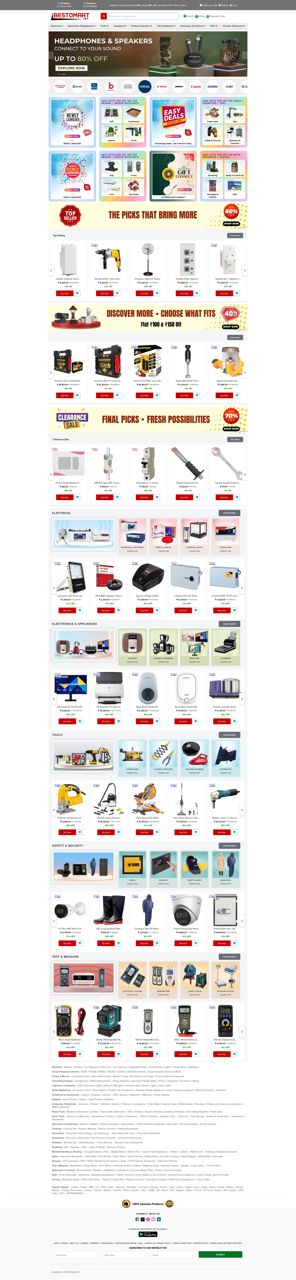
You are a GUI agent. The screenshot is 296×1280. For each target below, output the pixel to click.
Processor (200, 1103)
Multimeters (76, 1165)
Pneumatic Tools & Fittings (79, 1133)
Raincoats (218, 1156)
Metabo (55, 1190)
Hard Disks (154, 1103)
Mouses (123, 1094)
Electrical (56, 26)
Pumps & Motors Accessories (170, 1076)
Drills (129, 1111)
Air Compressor (102, 1133)
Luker (196, 1187)
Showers (75, 1147)
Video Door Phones (167, 1160)
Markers (98, 1170)
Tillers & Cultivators (109, 1123)
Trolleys (174, 1151)
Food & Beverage (68, 1174)
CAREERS (84, 1243)
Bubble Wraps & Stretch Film (125, 1151)
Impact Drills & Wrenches (112, 1111)
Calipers (137, 1165)
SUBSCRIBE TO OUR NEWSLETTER (148, 1247)
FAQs (140, 1243)
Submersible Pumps (101, 1076)
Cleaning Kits (69, 1128)
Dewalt (221, 1187)
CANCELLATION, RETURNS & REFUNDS (226, 1243)
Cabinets (106, 1094)
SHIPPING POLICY (200, 1243)
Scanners (83, 1103)
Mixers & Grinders (205, 1090)
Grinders (138, 1111)
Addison (107, 1190)
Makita (230, 1187)
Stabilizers (194, 1066)
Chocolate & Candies (156, 1179)
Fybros (180, 1187)
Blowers (94, 1123)
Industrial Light (132, 1085)
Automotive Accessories (130, 1137)
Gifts (212, 26)
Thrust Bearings (105, 1142)
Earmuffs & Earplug (169, 1156)
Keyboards (135, 1094)
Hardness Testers (122, 1165)
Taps (66, 1147)
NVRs (90, 1160)
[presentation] (51, 55)
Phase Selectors (121, 1080)
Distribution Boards (136, 1071)
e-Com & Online (158, 1174)
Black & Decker (131, 1190)
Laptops (85, 1094)
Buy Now (65, 293)
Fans (87, 1090)
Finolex (163, 1187)
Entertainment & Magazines (181, 1174)
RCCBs (92, 1071)
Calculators (122, 1170)
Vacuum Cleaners (106, 1128)
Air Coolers (77, 1090)
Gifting (120, 1174)
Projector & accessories (134, 1103)
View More (235, 235)
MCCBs (111, 1071)
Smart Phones (70, 1099)
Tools (104, 26)
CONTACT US (149, 1243)
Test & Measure (165, 26)
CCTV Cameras (70, 1160)
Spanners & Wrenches (78, 1116)
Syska (188, 1187)
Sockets (78, 1066)
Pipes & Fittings (97, 1147)
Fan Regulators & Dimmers (97, 1066)
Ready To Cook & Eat (113, 1179)
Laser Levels (197, 1165)
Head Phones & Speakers (101, 1099)
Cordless (94, 1111)
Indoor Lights (164, 1085)
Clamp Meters (90, 1165)
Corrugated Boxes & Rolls (96, 1151)
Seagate (180, 1190)
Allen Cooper (229, 1190)
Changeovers (81, 1080)
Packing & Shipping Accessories (221, 1151)
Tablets (82, 1099)
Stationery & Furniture (191, 26)
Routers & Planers (153, 1111)
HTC (61, 1193)
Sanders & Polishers (174, 1111)
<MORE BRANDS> (75, 1193)
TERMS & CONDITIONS (182, 1243)
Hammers (183, 1116)
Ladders (184, 1151)
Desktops (95, 1094)
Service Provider (221, 1174)
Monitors (105, 1103)
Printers (94, 1103)
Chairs (159, 1170)
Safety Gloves (151, 1156)
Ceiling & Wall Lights (113, 1085)
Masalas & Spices (71, 1179)
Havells (74, 1187)
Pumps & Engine (208, 1123)
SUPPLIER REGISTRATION (125, 1243)
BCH (104, 1187)
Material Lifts (197, 1151)
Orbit (171, 1187)
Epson (189, 1190)
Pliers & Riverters (149, 1116)
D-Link (198, 1190)
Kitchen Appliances (155, 1090)
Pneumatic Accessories (148, 1133)
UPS (115, 1094)
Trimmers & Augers (188, 1123)
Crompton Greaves (148, 1187)
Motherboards (185, 1103)
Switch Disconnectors (100, 1080)
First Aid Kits (105, 1156)
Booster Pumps (120, 1076)
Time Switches (120, 1066)
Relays (196, 1080)
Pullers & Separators (127, 1116)
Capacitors (172, 1080)
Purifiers (112, 1090)
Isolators (121, 1071)
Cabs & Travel (204, 1174)
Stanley (239, 1187)
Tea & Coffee (203, 1179)
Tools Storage (197, 1116)
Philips (83, 1187)
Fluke (54, 1193)
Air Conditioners (126, 1090)
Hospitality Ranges (138, 1066)
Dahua (218, 1190)
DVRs (82, 1160)
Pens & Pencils (84, 1170)
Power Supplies (161, 1094)
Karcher (117, 1190)
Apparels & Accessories (103, 1174)
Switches (68, 1066)
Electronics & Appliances (81, 26)
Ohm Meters (105, 1165)
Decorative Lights (93, 1085)
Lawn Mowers (128, 1123)
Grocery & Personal (233, 26)
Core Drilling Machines (197, 1111)
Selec (111, 1187)
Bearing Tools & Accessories (129, 1142)
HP (172, 1190)
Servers (115, 1103)
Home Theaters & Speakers (180, 1090)
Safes (124, 1160)
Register (224, 5)
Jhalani (87, 1190)
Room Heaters (99, 1090)
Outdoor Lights (149, 1085)
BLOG (56, 1243)
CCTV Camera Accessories (142, 1160)
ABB (91, 1187)
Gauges (185, 1165)
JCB (241, 1190)
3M (157, 1190)
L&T (97, 1187)
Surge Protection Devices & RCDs (164, 1071)
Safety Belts (91, 1156)
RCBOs (102, 1071)
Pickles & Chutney (135, 1179)
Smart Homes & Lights (160, 1066)
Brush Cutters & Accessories (151, 1123)
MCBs (84, 1071)
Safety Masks (204, 1156)
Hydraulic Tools (168, 1116)
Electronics (84, 1174)
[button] (77, 293)
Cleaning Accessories (127, 1128)
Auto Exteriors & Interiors (103, 1137)
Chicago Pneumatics (72, 1190)
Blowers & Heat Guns (77, 1111)
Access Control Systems (107, 1160)
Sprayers (84, 1123)
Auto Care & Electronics (77, 1137)
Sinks (85, 1147)
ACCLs (162, 1080)
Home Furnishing (173, 1170)
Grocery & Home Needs (137, 1174)
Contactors (185, 1080)
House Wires (180, 1066)
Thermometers (213, 1165)
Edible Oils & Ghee (91, 1179)
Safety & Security (140, 26)
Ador (143, 1190)
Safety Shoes (119, 1156)
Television (221, 1090)
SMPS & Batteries (60, 1107)
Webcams (147, 1094)
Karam (165, 1190)
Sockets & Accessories (218, 1116)
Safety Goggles (188, 1156)
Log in (235, 5)
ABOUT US (74, 1243)
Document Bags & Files (142, 1170)
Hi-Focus (208, 1190)
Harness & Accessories (72, 1156)
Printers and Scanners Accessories (225, 1103)
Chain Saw (172, 1123)
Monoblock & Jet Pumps (142, 1076)
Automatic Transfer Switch (144, 1080)
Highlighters (109, 1170)
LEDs (80, 1085)
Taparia (97, 1190)
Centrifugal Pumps (80, 1076)
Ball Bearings (70, 1142)
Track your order (209, 5)
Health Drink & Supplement (181, 1179)
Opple (204, 1187)
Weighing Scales (151, 1165)
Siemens (120, 1187)
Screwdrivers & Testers (102, 1116)
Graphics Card (169, 1103)
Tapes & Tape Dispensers (155, 1151)
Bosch (213, 1187)
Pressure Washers (87, 1128)
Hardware (119, 26)
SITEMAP (64, 1243)
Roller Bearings (87, 1142)
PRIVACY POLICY (164, 1243)
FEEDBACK (94, 1243)
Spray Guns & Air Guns (123, 1133)
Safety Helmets (135, 1156)
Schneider (132, 1187)
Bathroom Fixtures (116, 1147)
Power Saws (216, 1111)
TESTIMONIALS (107, 1243)
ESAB (151, 1190)
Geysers (140, 1090)
